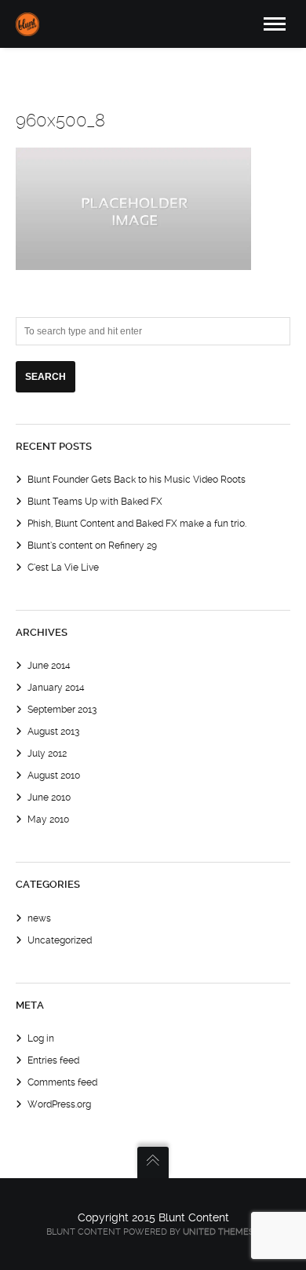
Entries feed (53, 1060)
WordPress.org (59, 1104)
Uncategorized (59, 940)
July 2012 (47, 753)
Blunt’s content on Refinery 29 (92, 545)
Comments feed (62, 1082)
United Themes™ (221, 1232)
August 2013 (53, 731)
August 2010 (53, 775)
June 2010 (49, 797)
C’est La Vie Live (63, 567)
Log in (40, 1038)
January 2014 (56, 687)
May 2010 (48, 819)
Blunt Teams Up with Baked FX (94, 501)
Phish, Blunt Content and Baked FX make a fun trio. (136, 523)
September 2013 (62, 709)
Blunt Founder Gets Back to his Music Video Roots (136, 479)
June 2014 (49, 665)
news (39, 918)
